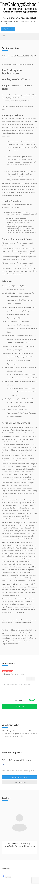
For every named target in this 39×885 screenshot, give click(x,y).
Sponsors (6, 869)
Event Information (10, 48)
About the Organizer (12, 753)
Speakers (6, 798)
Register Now (8, 29)
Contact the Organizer (19, 777)
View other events (19, 782)
